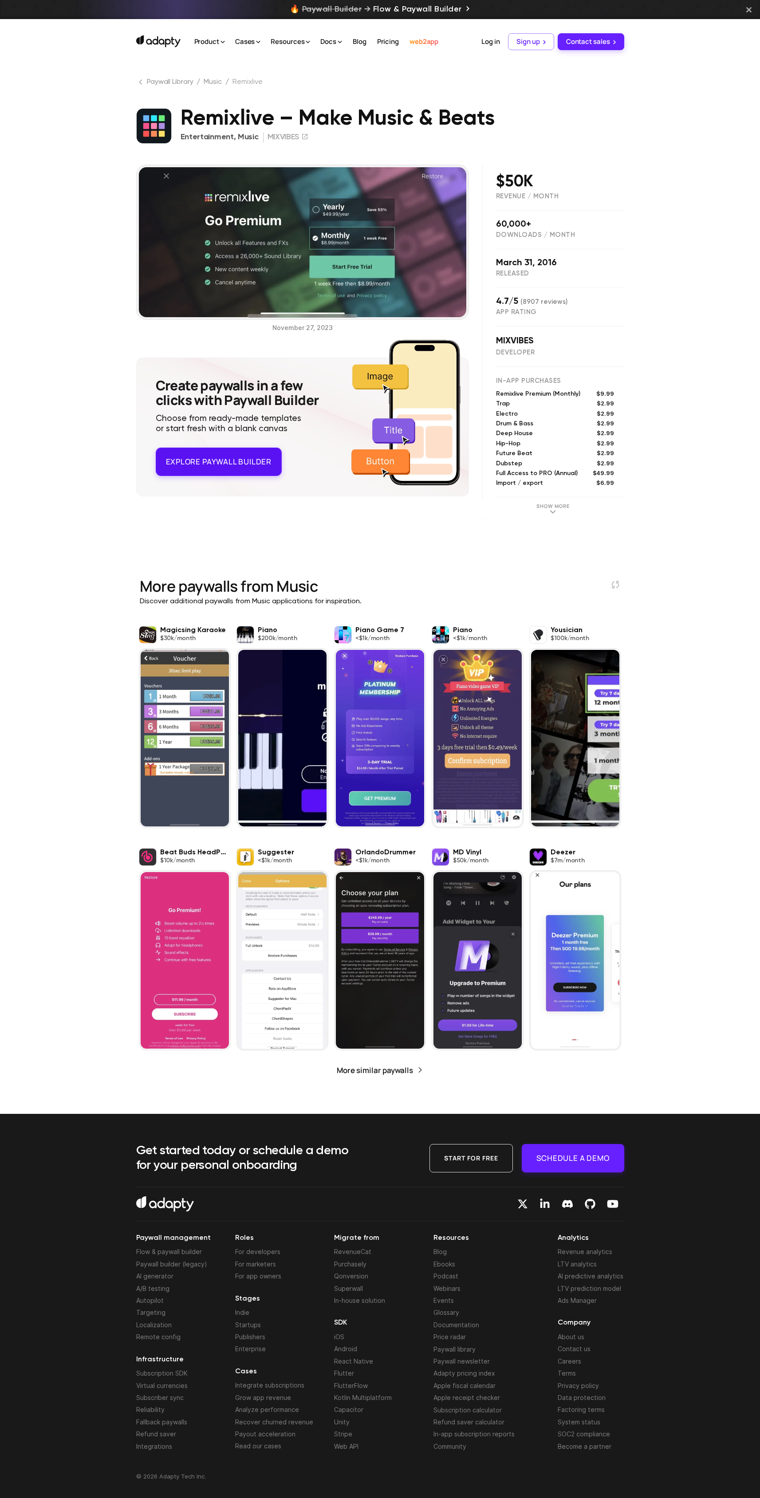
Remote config (158, 1337)
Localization (154, 1325)
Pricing (388, 41)
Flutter (344, 1373)
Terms (567, 1373)
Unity (342, 1422)
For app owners (258, 1276)
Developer (515, 352)
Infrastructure (160, 1359)
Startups (248, 1325)
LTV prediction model (589, 1288)
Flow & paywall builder (169, 1251)
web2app (424, 41)
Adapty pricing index (464, 1373)
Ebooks (444, 1264)
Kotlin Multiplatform (363, 1397)
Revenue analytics (585, 1251)
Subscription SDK (162, 1373)
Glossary (446, 1312)
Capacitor (348, 1409)
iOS (339, 1337)
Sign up (527, 41)
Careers (569, 1361)
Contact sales (588, 41)
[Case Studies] (258, 42)
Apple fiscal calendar (464, 1385)
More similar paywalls (375, 1070)
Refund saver (156, 1434)
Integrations (154, 1446)
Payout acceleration (265, 1434)
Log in (490, 41)
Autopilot (150, 1300)
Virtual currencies (162, 1385)
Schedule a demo (573, 1158)
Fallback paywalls (161, 1422)
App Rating (516, 312)
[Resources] (308, 42)
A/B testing (152, 1288)
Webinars (447, 1288)
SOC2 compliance (584, 1434)
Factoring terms (581, 1409)
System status (579, 1422)
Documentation (456, 1325)
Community (449, 1446)
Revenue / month (527, 196)
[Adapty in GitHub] (590, 1204)
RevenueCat (352, 1251)
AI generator (154, 1276)
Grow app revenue (263, 1397)
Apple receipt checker (466, 1397)
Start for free (471, 1158)
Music (213, 82)
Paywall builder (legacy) (171, 1264)
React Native (353, 1361)
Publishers (250, 1337)
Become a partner (584, 1446)
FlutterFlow (351, 1385)
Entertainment (207, 137)
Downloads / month (535, 235)
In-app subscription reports (474, 1434)
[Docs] (340, 42)
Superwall (348, 1288)
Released (512, 273)
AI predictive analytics (590, 1276)
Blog (359, 41)
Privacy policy (578, 1385)
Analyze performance (267, 1409)
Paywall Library (170, 82)
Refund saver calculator (468, 1422)
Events (443, 1300)
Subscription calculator (467, 1410)
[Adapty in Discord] (567, 1204)
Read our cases (258, 1446)
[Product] (222, 42)
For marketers (255, 1264)
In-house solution (359, 1300)
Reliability (150, 1409)
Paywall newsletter (461, 1361)
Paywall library (454, 1349)
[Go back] (141, 84)
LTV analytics (577, 1264)
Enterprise (250, 1349)
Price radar (449, 1337)
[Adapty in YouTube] (612, 1204)
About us (571, 1337)
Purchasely (350, 1264)
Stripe (343, 1434)
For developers (257, 1251)
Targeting (150, 1312)
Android (345, 1349)
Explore (219, 459)
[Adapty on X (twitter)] (523, 1204)
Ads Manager (577, 1300)
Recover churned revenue (274, 1422)
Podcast (445, 1276)
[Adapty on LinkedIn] (545, 1204)
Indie (242, 1312)
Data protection (582, 1397)
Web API (346, 1446)
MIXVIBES (515, 341)
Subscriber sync (160, 1397)
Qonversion (351, 1276)
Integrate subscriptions (269, 1385)
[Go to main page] (158, 41)
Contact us (574, 1349)
